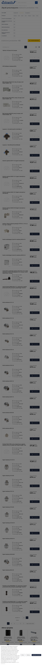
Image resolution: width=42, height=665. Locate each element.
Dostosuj (28, 655)
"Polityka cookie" (10, 660)
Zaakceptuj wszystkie (36, 655)
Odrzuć (22, 655)
